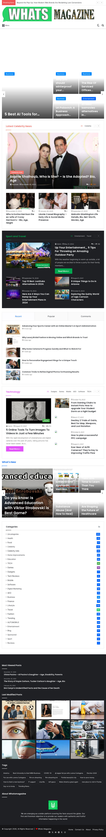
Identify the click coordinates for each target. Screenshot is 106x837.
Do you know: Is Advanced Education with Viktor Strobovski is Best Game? (47, 3)
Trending (11, 618)
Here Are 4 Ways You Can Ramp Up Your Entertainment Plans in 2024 (35, 298)
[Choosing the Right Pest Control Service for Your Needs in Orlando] (87, 709)
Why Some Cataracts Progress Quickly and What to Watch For (51, 349)
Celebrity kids (13, 551)
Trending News (23, 786)
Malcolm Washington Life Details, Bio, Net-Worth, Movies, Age (84, 217)
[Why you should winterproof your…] (65, 82)
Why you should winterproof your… (63, 84)
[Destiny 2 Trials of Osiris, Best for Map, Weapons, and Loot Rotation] (56, 417)
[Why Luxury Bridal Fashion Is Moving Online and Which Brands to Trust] (13, 341)
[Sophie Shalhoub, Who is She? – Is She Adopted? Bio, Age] (53, 161)
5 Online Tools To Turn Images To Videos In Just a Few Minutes (28, 431)
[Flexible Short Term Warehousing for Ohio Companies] (87, 749)
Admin (59, 244)
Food (9, 542)
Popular (51, 316)
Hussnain (15, 184)
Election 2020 (92, 773)
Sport (9, 639)
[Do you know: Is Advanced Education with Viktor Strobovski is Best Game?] (27, 493)
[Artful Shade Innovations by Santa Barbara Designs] (53, 749)
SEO (74, 391)
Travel (89, 236)
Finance (10, 601)
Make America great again (68, 782)
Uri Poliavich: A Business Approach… (65, 111)
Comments (86, 316)
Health (10, 538)
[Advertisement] (53, 49)
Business (9, 74)
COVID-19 (47, 773)
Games (61, 391)
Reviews (10, 643)
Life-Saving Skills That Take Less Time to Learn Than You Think (91, 480)
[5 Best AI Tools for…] (27, 94)
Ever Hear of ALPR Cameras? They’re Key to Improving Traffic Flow (84, 450)
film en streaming (35, 777)
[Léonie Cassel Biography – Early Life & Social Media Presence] (53, 201)
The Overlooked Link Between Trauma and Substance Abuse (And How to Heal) (64, 503)
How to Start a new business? (14, 782)
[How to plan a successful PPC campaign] (56, 432)
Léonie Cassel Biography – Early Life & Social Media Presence (53, 217)
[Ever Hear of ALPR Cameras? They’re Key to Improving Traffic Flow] (56, 444)
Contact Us (79, 829)
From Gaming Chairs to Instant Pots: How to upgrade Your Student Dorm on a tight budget (83, 407)
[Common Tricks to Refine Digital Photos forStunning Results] (13, 375)
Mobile (68, 391)
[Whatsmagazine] (53, 14)
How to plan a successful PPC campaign (84, 437)
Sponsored (11, 635)
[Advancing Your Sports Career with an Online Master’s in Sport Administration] (13, 329)
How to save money (87, 777)
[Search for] (102, 25)
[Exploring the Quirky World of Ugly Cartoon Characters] (62, 294)
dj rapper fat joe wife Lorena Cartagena (69, 773)
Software (81, 391)
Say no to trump (9, 786)
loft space (52, 782)
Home (70, 829)
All (82, 126)
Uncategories (13, 534)
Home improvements (16, 555)
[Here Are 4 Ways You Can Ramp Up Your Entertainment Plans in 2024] (13, 294)
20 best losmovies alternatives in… (90, 109)
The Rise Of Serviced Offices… (89, 86)
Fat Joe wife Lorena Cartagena (14, 777)
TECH (89, 391)
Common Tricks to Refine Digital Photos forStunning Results (50, 372)
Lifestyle (11, 605)
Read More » (63, 271)
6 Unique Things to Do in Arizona (83, 283)
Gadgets (54, 391)
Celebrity (88, 126)
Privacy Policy (98, 829)
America (6, 773)
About (88, 829)
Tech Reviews (13, 576)
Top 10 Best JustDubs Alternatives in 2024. (33, 283)
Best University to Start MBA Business (26, 773)
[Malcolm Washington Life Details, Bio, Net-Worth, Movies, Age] (85, 201)
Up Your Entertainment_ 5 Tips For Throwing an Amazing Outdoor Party (75, 251)
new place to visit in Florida (91, 782)
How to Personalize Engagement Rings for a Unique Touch (49, 360)
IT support (32, 782)
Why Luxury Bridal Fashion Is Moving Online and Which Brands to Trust (55, 337)
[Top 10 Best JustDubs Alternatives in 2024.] (13, 281)
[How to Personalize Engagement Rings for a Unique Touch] (13, 364)
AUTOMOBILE (13, 622)
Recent (18, 316)
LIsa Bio (42, 782)
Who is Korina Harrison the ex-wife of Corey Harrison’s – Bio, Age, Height (20, 218)
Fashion (10, 614)
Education (11, 559)
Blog (9, 631)
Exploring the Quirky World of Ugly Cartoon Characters (85, 297)
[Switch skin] (98, 25)
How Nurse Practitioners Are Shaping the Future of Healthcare (90, 507)
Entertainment (88, 99)
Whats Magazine (44, 829)
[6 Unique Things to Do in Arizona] (62, 281)
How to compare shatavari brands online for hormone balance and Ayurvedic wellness (65, 476)
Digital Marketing (14, 589)
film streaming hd (51, 777)
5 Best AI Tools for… (22, 114)
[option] (53, 94)
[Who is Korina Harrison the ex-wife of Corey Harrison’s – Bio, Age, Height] (20, 201)
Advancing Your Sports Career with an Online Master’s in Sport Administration (59, 326)
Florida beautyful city (68, 777)
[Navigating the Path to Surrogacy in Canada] (18, 749)
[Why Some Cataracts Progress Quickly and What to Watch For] (13, 352)
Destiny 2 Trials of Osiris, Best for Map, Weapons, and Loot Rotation (84, 423)
